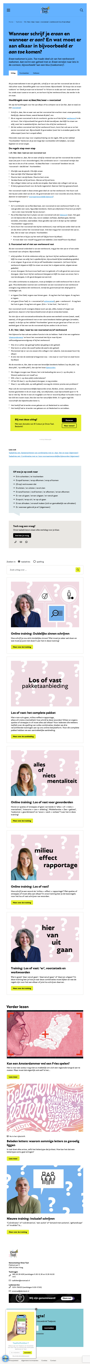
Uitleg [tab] (13, 73)
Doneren (69, 420)
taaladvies (25, 561)
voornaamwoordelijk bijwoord (41, 196)
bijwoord (63, 215)
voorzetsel (16, 107)
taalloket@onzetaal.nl (21, 1280)
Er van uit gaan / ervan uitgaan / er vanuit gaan (37, 495)
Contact (53, 1360)
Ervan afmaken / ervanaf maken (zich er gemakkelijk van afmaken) (46, 503)
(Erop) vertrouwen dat (26, 484)
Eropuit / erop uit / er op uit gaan (31, 499)
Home (11, 22)
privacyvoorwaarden (36, 1333)
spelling (40, 561)
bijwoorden (50, 367)
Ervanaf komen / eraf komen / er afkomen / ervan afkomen (42, 491)
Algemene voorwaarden (29, 1360)
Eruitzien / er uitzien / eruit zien (30, 488)
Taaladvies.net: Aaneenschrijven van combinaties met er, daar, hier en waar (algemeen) (43, 452)
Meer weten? (69, 425)
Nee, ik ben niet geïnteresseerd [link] (21, 1356)
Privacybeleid (13, 1360)
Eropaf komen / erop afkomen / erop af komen (37, 480)
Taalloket (19, 22)
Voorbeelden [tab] (24, 73)
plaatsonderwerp (16, 337)
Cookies (44, 1360)
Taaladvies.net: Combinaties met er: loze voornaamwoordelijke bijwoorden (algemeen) (44, 456)
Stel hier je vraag (22, 535)
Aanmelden (49, 1328)
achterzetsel (49, 301)
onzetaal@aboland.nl (20, 1291)
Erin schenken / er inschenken (29, 476)
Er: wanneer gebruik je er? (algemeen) (33, 507)
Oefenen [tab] (36, 73)
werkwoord (71, 118)
